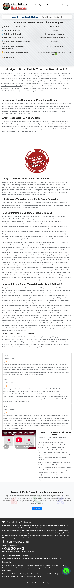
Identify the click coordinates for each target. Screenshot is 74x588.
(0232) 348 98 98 (54, 27)
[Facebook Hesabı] (12, 549)
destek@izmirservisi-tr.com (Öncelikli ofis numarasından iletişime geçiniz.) (41, 558)
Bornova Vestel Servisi (44, 574)
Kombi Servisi (20, 576)
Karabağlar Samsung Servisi (25, 568)
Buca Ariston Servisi (8, 568)
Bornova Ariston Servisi (9, 565)
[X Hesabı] (6, 549)
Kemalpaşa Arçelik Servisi (10, 574)
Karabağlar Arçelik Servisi (60, 574)
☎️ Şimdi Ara (37, 508)
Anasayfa (15, 17)
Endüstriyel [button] (65, 5)
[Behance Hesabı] (20, 549)
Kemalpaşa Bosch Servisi (27, 574)
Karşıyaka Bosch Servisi (59, 565)
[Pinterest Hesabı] (14, 549)
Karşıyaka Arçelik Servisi (25, 565)
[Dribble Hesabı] (17, 549)
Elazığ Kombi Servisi (8, 576)
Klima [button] (48, 5)
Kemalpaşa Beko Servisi (34, 576)
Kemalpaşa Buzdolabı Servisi (44, 568)
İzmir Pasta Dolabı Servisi (30, 17)
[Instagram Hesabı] (9, 549)
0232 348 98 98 (23, 555)
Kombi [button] (56, 5)
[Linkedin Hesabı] (23, 549)
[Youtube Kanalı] (3, 549)
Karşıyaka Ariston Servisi (42, 565)
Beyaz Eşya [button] (39, 5)
